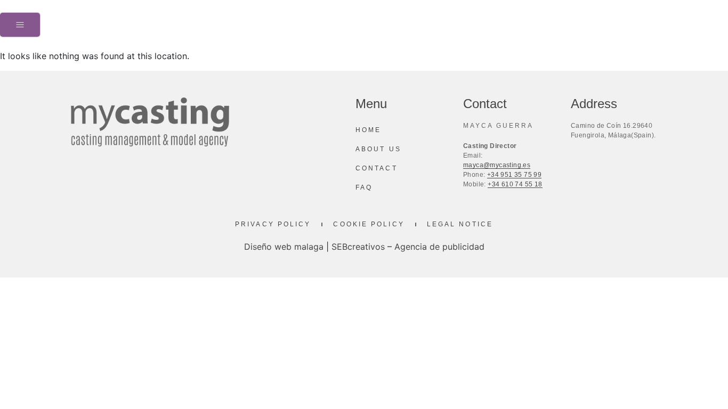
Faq (364, 187)
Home (368, 130)
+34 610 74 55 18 (515, 184)
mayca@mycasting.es (496, 165)
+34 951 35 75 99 (514, 174)
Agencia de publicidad (439, 246)
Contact (376, 168)
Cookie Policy (368, 224)
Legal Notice (460, 224)
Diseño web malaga (283, 246)
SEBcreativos (358, 246)
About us (378, 149)
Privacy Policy (273, 224)
